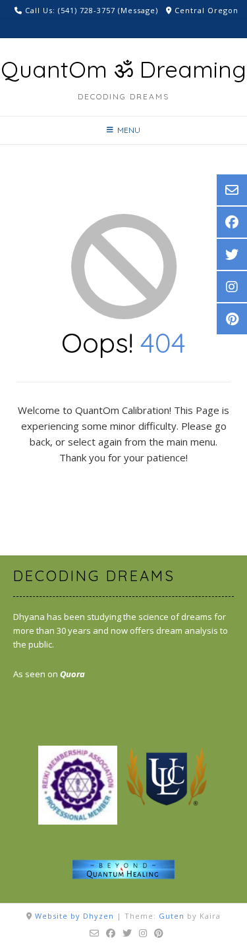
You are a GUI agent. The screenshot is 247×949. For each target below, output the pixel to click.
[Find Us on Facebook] (111, 933)
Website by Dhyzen (74, 916)
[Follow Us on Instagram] (143, 933)
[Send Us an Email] (94, 933)
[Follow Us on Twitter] (127, 933)
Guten (171, 916)
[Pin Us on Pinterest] (159, 933)
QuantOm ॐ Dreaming (123, 69)
